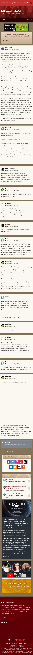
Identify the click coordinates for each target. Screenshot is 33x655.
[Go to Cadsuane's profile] (2, 262)
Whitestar (8, 203)
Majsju (7, 189)
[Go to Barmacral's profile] (2, 48)
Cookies (25, 643)
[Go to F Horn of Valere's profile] (2, 169)
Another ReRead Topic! (13, 494)
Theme (7, 643)
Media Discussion (15, 42)
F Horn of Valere (10, 168)
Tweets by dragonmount (8, 620)
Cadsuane (8, 261)
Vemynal (8, 128)
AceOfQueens (10, 481)
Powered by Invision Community (17, 646)
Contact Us (20, 643)
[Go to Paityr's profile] (2, 240)
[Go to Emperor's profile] (2, 225)
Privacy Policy (14, 643)
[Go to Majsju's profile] (2, 189)
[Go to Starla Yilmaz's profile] (4, 494)
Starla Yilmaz (10, 495)
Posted (12, 49)
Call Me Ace (9, 479)
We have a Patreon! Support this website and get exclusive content (15, 3)
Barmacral (6, 40)
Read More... (6, 556)
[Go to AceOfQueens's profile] (4, 480)
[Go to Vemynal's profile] (2, 128)
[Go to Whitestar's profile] (2, 204)
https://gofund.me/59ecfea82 (15, 553)
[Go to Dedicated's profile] (4, 487)
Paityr (7, 239)
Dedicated (9, 490)
